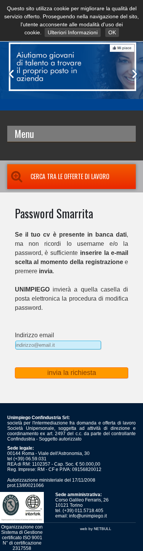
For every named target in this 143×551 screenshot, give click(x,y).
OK (112, 32)
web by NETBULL (95, 529)
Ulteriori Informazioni (73, 32)
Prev (10, 74)
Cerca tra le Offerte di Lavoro (70, 176)
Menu (24, 133)
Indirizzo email (34, 335)
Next (133, 74)
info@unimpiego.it (88, 516)
